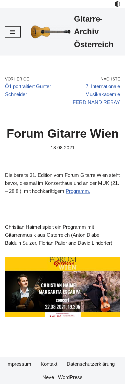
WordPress (70, 377)
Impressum (18, 364)
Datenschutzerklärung (91, 364)
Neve (48, 377)
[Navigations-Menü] (13, 32)
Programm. (78, 191)
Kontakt (49, 364)
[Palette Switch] (117, 4)
